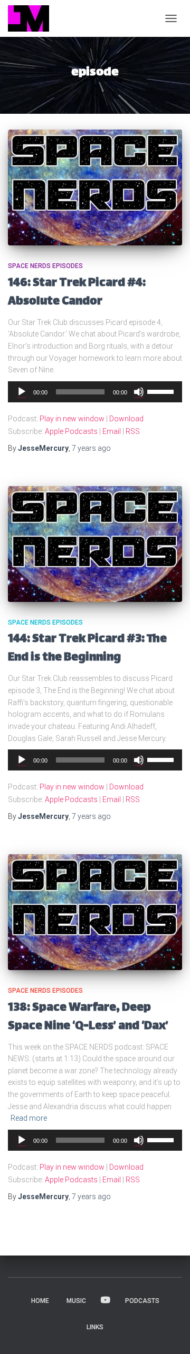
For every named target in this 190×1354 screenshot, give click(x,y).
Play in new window (72, 418)
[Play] (21, 392)
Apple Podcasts (71, 431)
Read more (29, 1118)
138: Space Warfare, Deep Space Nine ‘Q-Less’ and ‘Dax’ (88, 1017)
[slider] (162, 390)
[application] (95, 391)
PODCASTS (142, 1300)
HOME (40, 1300)
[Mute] (139, 392)
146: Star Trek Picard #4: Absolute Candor (77, 292)
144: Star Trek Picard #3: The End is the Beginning (87, 648)
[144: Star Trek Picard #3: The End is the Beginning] (95, 544)
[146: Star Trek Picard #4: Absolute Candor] (95, 187)
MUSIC (76, 1300)
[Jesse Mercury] (32, 18)
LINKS (95, 1327)
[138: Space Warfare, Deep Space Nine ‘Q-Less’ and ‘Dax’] (95, 912)
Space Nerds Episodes (45, 266)
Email (111, 431)
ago (91, 448)
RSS (133, 431)
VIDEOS (106, 1300)
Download (126, 418)
